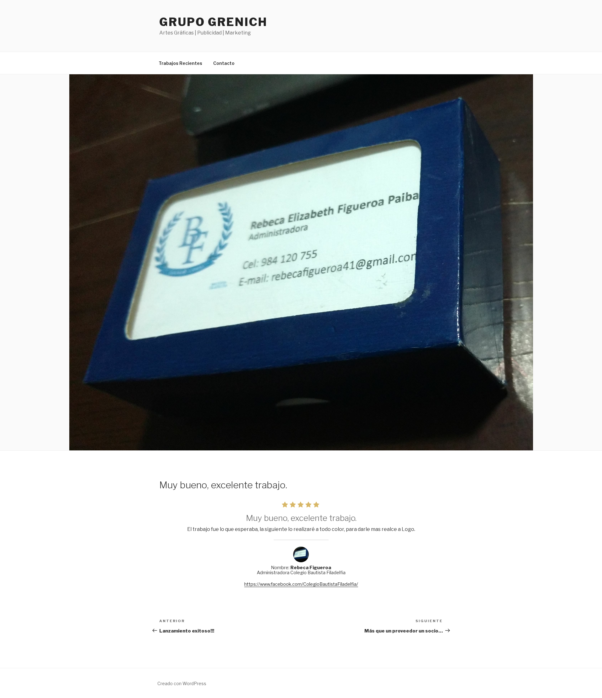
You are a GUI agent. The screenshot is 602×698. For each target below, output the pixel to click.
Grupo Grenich (213, 22)
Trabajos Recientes (180, 63)
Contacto (224, 63)
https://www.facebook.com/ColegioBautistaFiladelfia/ (301, 584)
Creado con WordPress (181, 683)
